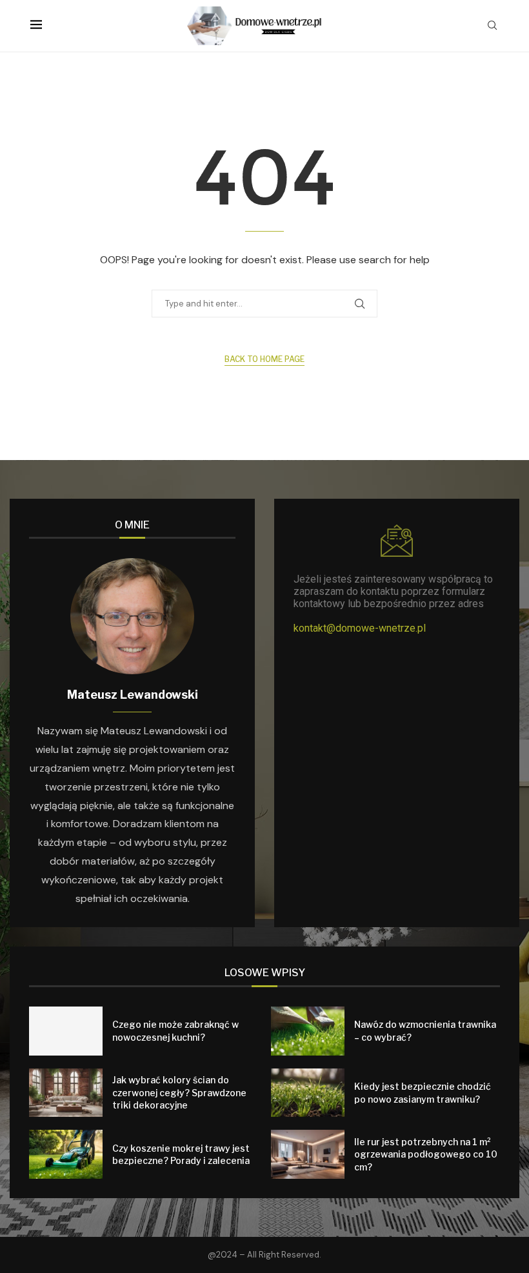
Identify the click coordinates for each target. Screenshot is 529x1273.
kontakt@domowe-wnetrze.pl (360, 628)
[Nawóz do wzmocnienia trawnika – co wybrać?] (307, 1031)
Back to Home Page (264, 359)
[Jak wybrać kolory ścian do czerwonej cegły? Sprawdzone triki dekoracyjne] (66, 1093)
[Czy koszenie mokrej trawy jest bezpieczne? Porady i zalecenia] (66, 1154)
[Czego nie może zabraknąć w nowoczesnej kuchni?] (66, 1031)
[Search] (492, 26)
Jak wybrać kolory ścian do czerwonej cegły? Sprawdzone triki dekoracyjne (179, 1092)
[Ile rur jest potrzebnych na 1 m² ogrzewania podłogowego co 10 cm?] (307, 1154)
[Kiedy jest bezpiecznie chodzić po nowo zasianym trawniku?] (307, 1093)
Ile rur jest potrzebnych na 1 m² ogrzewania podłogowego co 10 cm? (425, 1154)
